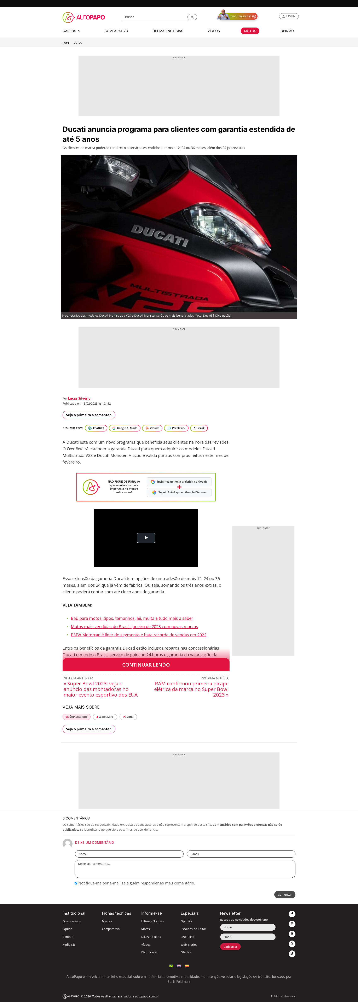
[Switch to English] (179, 965)
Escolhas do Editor (193, 929)
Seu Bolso (187, 937)
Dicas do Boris (151, 937)
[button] (192, 17)
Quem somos (72, 921)
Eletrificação (149, 952)
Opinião (186, 921)
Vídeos (145, 945)
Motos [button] (250, 31)
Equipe (67, 929)
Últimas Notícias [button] (167, 31)
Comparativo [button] (116, 31)
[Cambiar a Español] (187, 965)
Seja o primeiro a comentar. (89, 415)
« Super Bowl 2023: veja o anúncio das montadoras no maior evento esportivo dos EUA (101, 689)
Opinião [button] (287, 31)
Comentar (285, 894)
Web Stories (189, 945)
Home (66, 42)
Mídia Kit (69, 945)
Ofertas (186, 952)
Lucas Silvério (79, 398)
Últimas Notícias (78, 716)
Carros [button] (70, 31)
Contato (68, 937)
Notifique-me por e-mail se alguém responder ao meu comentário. (136, 883)
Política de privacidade (283, 996)
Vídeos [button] (214, 31)
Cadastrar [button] (230, 947)
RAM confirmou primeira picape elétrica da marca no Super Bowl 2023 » (191, 689)
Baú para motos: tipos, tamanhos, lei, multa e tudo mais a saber (132, 618)
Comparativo (111, 929)
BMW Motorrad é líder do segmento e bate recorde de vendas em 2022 (138, 635)
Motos (78, 42)
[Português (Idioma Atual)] (171, 965)
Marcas (107, 921)
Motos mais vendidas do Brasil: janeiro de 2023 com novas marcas (134, 626)
